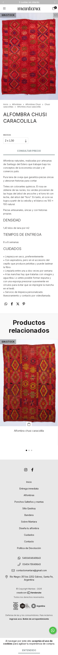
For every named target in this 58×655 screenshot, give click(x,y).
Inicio (5, 104)
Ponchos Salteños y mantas (29, 501)
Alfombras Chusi (33, 104)
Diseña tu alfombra (29, 528)
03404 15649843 (31, 564)
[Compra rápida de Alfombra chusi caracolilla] (29, 424)
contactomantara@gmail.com (31, 570)
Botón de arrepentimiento (36, 619)
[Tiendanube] (29, 593)
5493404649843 (31, 558)
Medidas (7, 135)
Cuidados (29, 534)
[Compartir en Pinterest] (23, 304)
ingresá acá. (15, 619)
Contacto (29, 541)
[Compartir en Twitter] (17, 304)
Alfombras (17, 104)
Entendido (29, 650)
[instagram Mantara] (26, 469)
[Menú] (4, 8)
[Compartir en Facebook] (12, 304)
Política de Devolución (29, 548)
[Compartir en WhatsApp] (6, 304)
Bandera (29, 515)
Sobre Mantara (29, 521)
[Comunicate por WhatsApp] (52, 630)
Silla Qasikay (29, 508)
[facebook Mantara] (32, 469)
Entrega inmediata (29, 488)
